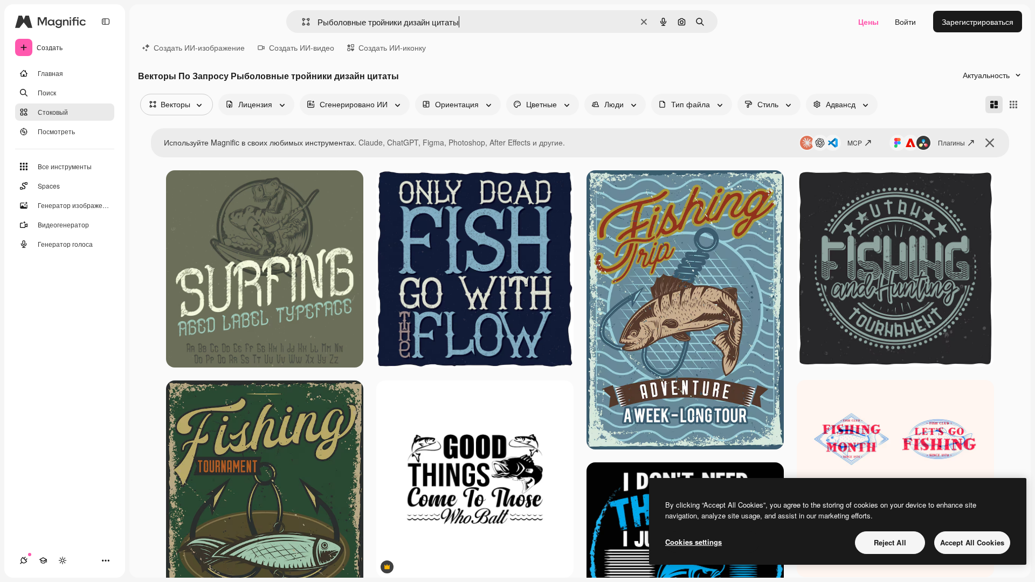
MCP (854, 142)
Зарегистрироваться (977, 21)
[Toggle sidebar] (105, 21)
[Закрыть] (989, 142)
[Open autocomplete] (301, 22)
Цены (868, 21)
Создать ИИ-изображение (199, 47)
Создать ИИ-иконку (392, 47)
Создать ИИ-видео (301, 47)
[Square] (1013, 104)
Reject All (890, 542)
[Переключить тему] (62, 560)
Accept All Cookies (972, 542)
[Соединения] (23, 560)
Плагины (951, 142)
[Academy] (43, 560)
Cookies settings (693, 542)
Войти (905, 21)
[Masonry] (994, 104)
